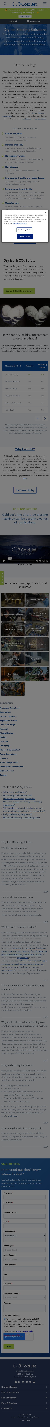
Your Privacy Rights (24, 230)
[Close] (45, 212)
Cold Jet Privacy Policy (20, 223)
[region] (25, 226)
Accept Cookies (25, 236)
